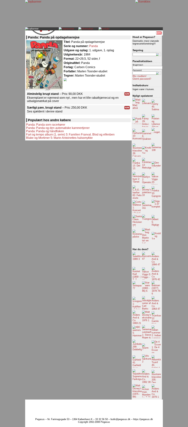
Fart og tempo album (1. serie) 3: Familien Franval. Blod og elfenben (70, 134)
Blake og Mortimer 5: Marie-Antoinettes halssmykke (59, 137)
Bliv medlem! (140, 76)
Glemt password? (142, 78)
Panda (93, 46)
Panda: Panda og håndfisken (45, 131)
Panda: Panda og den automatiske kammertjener (58, 127)
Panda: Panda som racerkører (45, 124)
